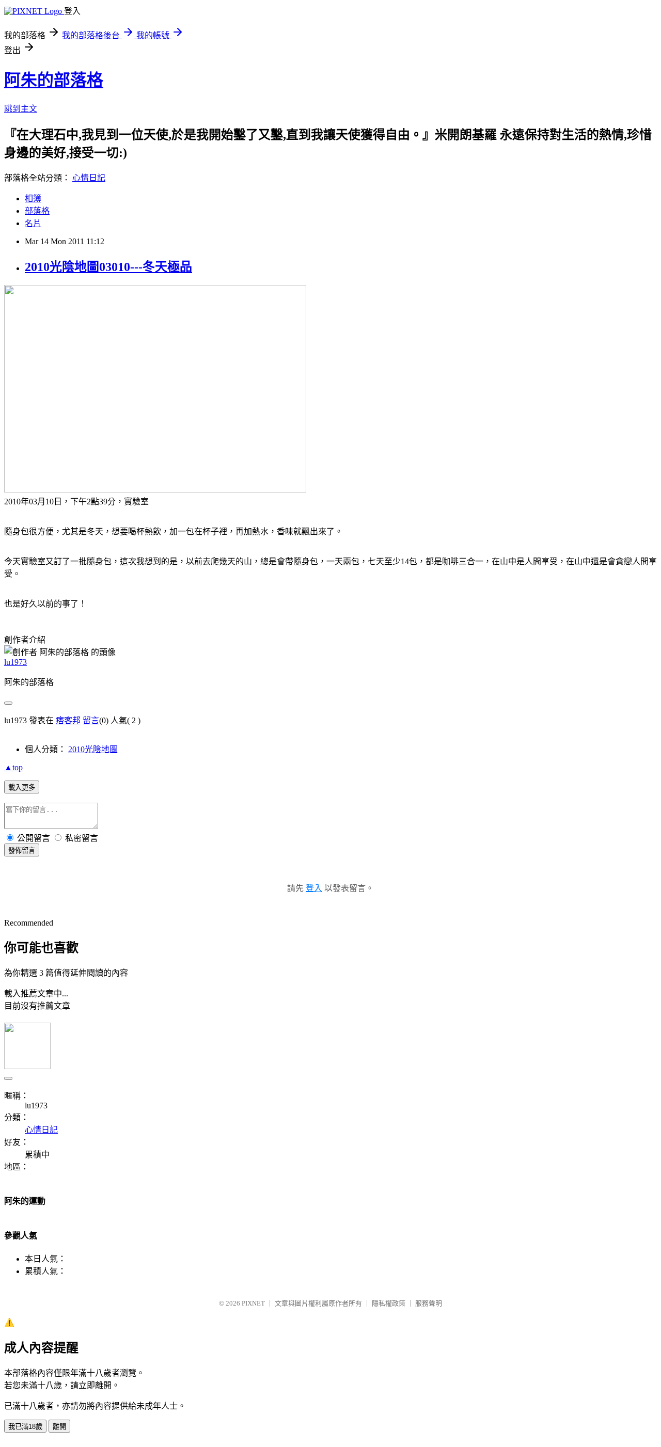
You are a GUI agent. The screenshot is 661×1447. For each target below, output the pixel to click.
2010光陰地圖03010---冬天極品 (108, 267)
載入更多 (21, 787)
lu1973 (15, 662)
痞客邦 (68, 720)
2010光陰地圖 (93, 749)
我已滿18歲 (25, 1426)
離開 (59, 1426)
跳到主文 (20, 108)
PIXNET (253, 1303)
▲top (13, 767)
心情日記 (88, 177)
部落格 (37, 210)
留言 (91, 720)
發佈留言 (21, 850)
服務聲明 (428, 1303)
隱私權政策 (388, 1303)
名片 (33, 223)
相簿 (33, 198)
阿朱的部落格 (53, 80)
